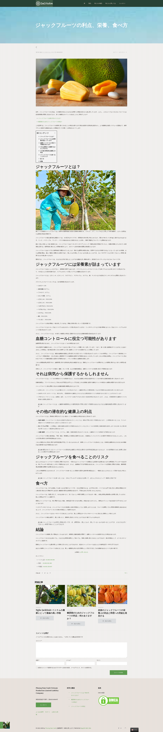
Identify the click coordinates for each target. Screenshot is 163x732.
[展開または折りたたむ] (55, 133)
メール (68, 660)
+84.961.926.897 (47, 566)
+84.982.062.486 (47, 563)
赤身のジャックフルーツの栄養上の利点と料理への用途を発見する (112, 613)
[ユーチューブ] (121, 728)
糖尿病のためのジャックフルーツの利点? (50, 121)
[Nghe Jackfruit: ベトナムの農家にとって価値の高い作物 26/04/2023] (5, 725)
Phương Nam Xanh (50, 728)
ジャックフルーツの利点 (78, 706)
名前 (37, 660)
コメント (39, 640)
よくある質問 (39, 712)
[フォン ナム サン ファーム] (44, 3)
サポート (47, 712)
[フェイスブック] (119, 728)
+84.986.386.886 (50, 559)
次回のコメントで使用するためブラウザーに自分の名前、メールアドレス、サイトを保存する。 (65, 667)
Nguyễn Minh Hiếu (86, 728)
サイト (99, 660)
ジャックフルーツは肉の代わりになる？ (49, 118)
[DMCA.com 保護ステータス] (108, 705)
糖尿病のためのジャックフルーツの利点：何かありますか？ (80, 615)
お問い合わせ (84, 552)
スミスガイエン (46, 52)
